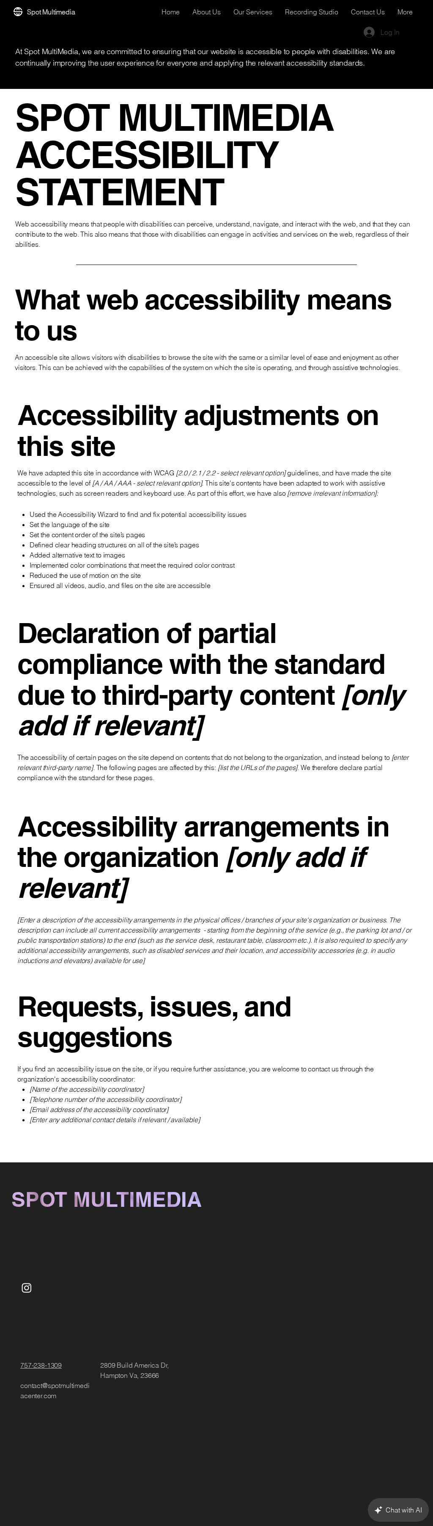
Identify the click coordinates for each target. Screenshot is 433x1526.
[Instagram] (26, 1287)
